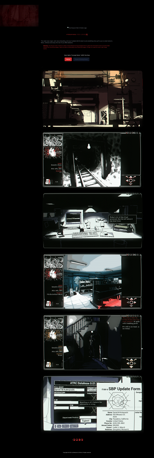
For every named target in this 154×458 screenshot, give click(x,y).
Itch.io (68, 59)
